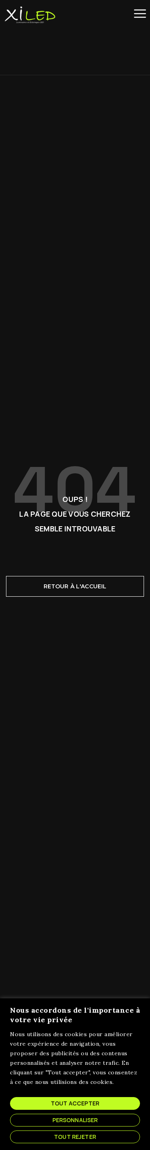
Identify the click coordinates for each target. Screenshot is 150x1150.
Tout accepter (75, 1103)
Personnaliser (75, 1120)
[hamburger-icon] (140, 13)
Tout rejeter (75, 1136)
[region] (75, 1074)
